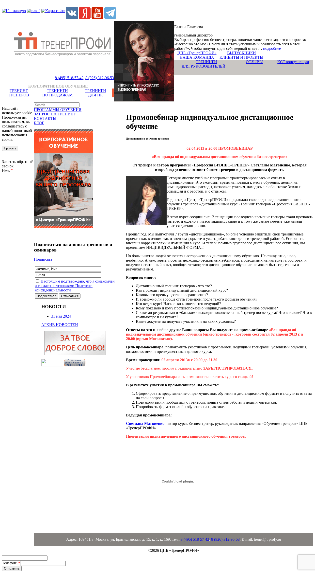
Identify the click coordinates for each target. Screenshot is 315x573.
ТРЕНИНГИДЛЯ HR (95, 93)
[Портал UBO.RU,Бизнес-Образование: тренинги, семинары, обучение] (52, 365)
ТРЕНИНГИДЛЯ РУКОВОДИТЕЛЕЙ (203, 64)
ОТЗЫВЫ (254, 62)
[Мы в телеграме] (110, 18)
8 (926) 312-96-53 (99, 78)
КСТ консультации (293, 62)
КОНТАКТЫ (45, 118)
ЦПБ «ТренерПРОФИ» (197, 53)
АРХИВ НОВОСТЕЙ (59, 324)
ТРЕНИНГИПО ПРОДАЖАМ (57, 93)
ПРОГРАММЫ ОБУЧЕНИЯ (57, 109)
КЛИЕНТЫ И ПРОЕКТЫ (241, 57)
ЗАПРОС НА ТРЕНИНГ (55, 114)
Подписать (43, 259)
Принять (10, 148)
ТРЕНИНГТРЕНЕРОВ (19, 93)
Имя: (7, 170)
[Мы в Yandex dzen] (85, 18)
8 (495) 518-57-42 (69, 78)
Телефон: (11, 563)
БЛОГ (39, 123)
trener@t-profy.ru (267, 539)
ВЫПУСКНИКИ (241, 53)
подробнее (272, 48)
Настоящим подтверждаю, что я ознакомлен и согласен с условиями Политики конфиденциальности (75, 285)
